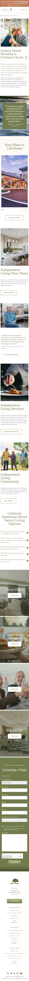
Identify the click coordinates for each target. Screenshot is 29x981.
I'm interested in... (7, 779)
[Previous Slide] (22, 209)
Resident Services (14, 918)
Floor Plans (14, 941)
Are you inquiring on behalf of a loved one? (14, 826)
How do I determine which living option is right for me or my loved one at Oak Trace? (13, 540)
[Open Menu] (26, 9)
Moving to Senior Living (14, 958)
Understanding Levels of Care (14, 956)
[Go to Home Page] (7, 10)
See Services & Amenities (11, 431)
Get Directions (14, 900)
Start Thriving (8, 500)
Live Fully (7, 15)
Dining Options (14, 915)
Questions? (5, 832)
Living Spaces (14, 938)
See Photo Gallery (14, 217)
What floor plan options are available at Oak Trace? (13, 561)
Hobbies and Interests (14, 933)
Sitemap (12, 978)
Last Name (5, 794)
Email (4, 802)
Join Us (14, 961)
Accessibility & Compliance (20, 978)
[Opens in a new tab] (14, 973)
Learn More (14, 595)
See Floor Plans (9, 292)
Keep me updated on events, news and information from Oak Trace (13, 829)
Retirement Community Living (14, 930)
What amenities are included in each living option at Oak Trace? (13, 548)
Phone (4, 809)
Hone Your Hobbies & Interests (14, 913)
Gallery (14, 920)
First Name (6, 787)
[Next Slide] (26, 209)
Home (2, 15)
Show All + (14, 922)
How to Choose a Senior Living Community (14, 953)
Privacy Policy (5, 978)
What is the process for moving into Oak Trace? (12, 554)
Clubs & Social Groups (14, 935)
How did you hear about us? (10, 817)
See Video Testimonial (11, 354)
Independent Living (14, 910)
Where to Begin (14, 951)
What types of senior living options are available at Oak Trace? (12, 533)
